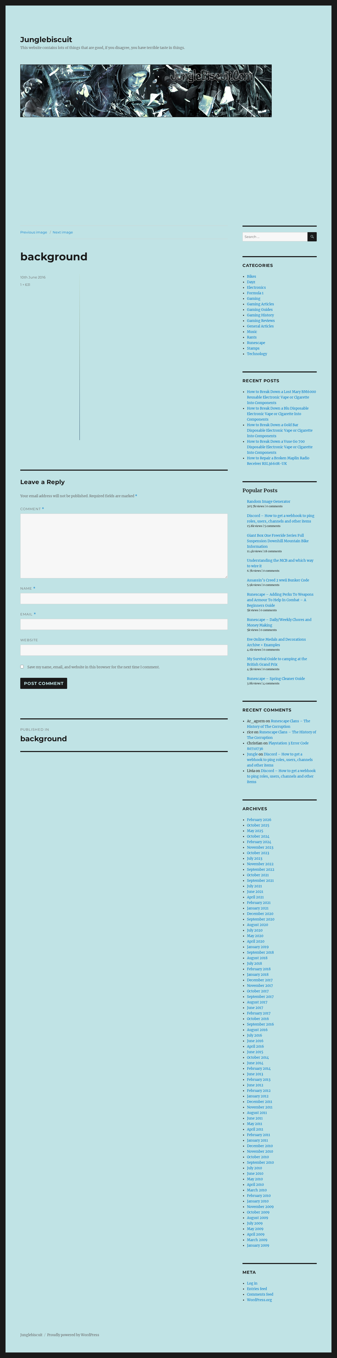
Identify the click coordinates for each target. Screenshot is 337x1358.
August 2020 (257, 925)
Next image (63, 232)
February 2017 (259, 1013)
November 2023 (260, 847)
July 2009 (255, 1223)
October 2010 (258, 1157)
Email (28, 614)
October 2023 (258, 853)
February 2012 (259, 1090)
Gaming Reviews (261, 321)
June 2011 (255, 1118)
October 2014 (258, 1057)
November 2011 (259, 1107)
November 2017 (260, 985)
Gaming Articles (260, 304)
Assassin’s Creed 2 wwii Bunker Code (278, 580)
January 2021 (258, 908)
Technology (257, 354)
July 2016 (254, 1035)
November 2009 (260, 1207)
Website (29, 640)
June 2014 (255, 1063)
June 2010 (255, 1173)
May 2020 (255, 936)
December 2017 (260, 980)
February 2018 (259, 969)
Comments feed (260, 1294)
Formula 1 (255, 293)
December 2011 (259, 1102)
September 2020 (260, 919)
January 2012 (258, 1096)
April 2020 (255, 941)
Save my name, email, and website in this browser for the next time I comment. (93, 667)
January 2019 (258, 947)
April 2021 (255, 897)
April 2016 (255, 1046)
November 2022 (260, 864)
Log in (252, 1283)
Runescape (256, 343)
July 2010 (254, 1168)
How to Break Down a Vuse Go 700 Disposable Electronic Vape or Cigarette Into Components (280, 447)
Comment (32, 509)
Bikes (251, 276)
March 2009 (257, 1240)
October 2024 (258, 836)
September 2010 (260, 1162)
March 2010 (257, 1190)
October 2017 (258, 991)
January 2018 (258, 974)
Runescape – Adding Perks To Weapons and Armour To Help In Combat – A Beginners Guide (280, 600)
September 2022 (260, 869)
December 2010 (260, 1146)
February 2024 (259, 842)
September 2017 (260, 996)
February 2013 (258, 1079)
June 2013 (255, 1074)
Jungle (252, 754)
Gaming (253, 298)
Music (252, 332)
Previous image (33, 232)
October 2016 (258, 1019)
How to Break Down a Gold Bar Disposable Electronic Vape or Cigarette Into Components (280, 430)
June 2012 (255, 1085)
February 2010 (259, 1195)
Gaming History (260, 315)
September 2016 (260, 1024)
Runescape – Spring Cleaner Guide (276, 678)
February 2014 (259, 1068)
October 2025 (258, 825)
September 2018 (260, 952)
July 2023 (254, 858)
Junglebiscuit (46, 39)
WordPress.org (259, 1300)
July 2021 (254, 886)
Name (28, 588)
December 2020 (260, 914)
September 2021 (260, 880)
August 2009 (257, 1218)
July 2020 (254, 930)
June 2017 (255, 1008)
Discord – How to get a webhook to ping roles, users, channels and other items (280, 760)
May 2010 (255, 1179)
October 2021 (258, 875)
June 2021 (255, 891)
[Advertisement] (168, 186)
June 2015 (255, 1052)
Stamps (253, 348)
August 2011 (257, 1113)
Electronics (256, 287)
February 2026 (259, 820)
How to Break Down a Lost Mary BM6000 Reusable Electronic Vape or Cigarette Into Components (281, 397)
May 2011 (254, 1124)
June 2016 (255, 1041)
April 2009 (256, 1234)
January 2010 (258, 1201)
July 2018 (254, 963)
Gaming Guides (260, 309)
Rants (252, 337)
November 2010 (260, 1151)
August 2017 (257, 1002)
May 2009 (255, 1229)
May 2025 (255, 831)
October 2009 (258, 1212)
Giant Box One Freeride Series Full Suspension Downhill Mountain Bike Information (278, 541)
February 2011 (258, 1135)
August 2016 (257, 1030)
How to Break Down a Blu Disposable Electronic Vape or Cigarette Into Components (278, 414)
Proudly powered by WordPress (73, 1335)
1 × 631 (25, 284)
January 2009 (258, 1245)
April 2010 (255, 1184)
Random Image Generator (268, 501)
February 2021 (259, 903)
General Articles (260, 326)
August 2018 (257, 958)
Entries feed (257, 1289)
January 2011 (257, 1140)
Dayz (251, 282)
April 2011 (255, 1129)
